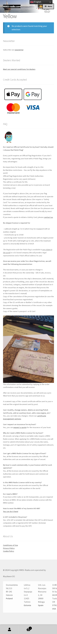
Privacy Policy (9, 548)
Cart (25, 627)
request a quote (19, 427)
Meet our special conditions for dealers (19, 69)
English (37, 2)
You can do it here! (10, 511)
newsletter (19, 50)
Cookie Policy (8, 551)
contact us (48, 217)
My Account (9, 629)
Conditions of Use (10, 545)
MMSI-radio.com (12, 6)
